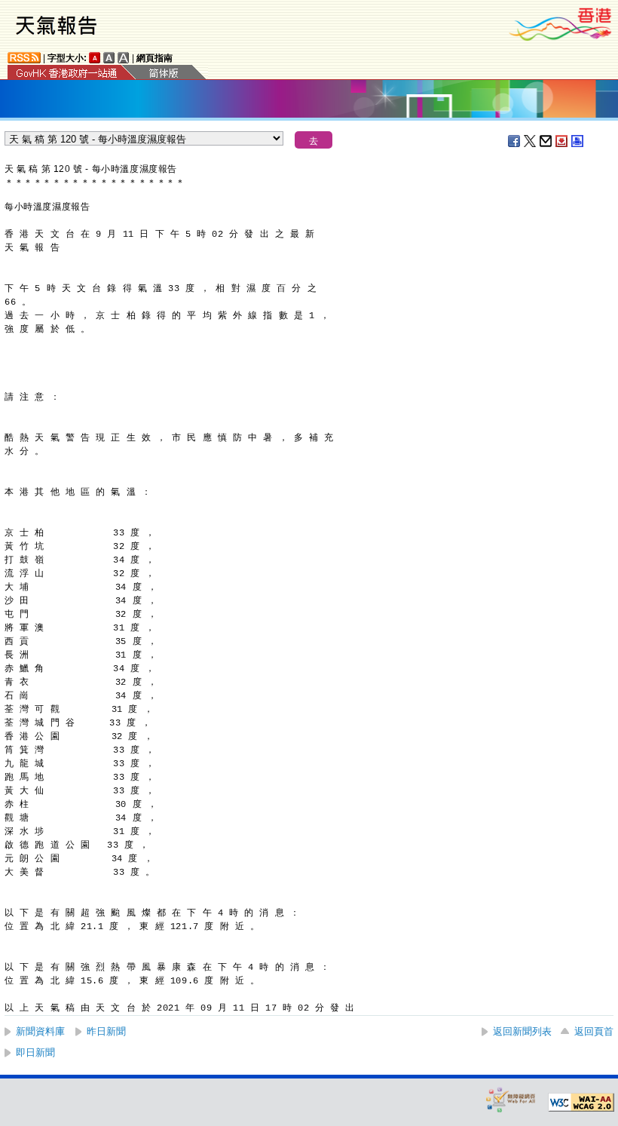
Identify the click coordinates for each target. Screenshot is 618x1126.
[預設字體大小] (95, 57)
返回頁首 (593, 1031)
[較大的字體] (109, 57)
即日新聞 (35, 1052)
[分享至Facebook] (515, 141)
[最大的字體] (124, 57)
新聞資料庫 (40, 1031)
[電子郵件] (546, 141)
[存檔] (562, 141)
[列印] (578, 141)
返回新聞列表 (522, 1031)
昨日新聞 (106, 1031)
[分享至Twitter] (530, 141)
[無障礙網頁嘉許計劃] (511, 1099)
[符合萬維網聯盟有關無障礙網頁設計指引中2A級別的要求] (581, 1102)
